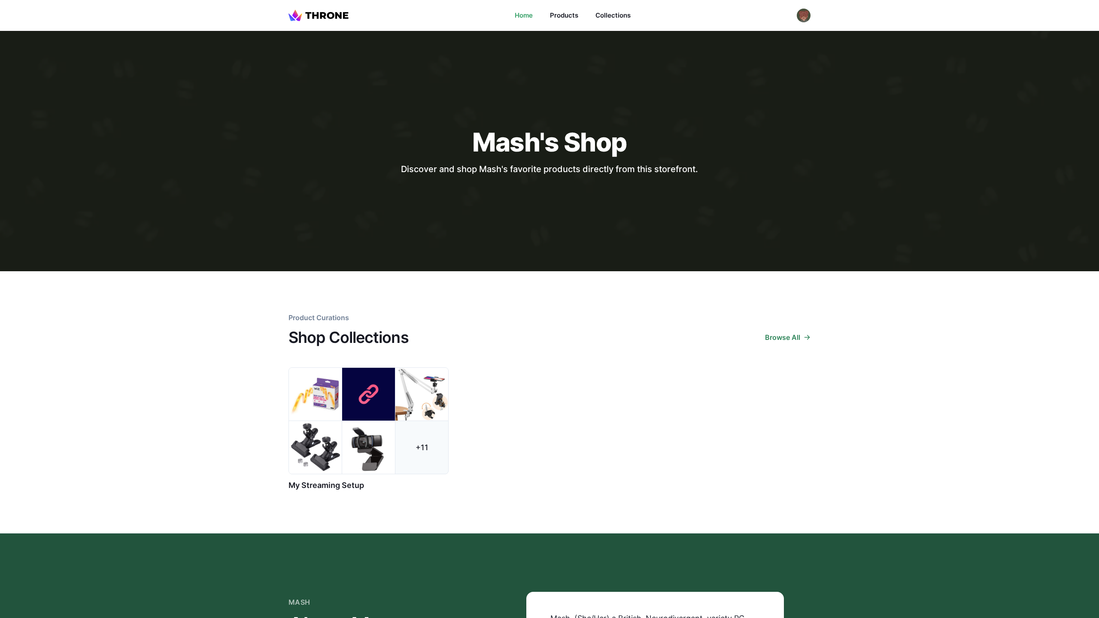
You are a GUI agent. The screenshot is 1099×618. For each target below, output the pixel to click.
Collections (613, 15)
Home (524, 15)
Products (564, 15)
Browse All (782, 337)
